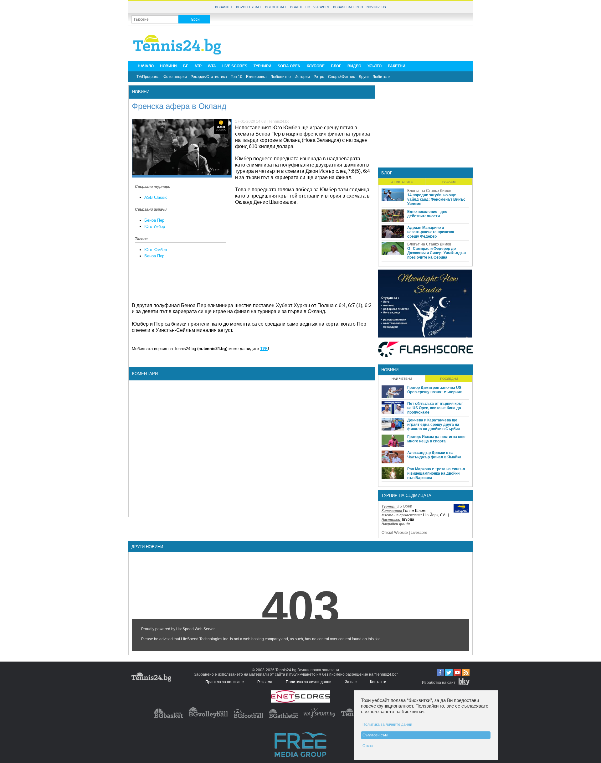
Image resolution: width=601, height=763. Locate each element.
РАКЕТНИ (396, 66)
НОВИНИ (168, 66)
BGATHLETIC (300, 7)
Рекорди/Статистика (209, 77)
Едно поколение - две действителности (427, 213)
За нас (351, 682)
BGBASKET (224, 7)
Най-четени (402, 378)
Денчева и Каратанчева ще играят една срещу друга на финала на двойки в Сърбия (433, 424)
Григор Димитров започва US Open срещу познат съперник (434, 389)
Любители (381, 77)
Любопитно (280, 77)
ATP (198, 66)
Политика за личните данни (387, 724)
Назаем (448, 181)
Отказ (367, 746)
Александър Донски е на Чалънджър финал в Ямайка (434, 455)
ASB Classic (155, 197)
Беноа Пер (154, 220)
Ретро (319, 77)
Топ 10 (236, 77)
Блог (386, 173)
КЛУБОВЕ (316, 66)
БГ (185, 66)
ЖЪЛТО (374, 66)
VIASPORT (321, 7)
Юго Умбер (154, 226)
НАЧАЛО (146, 66)
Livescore (419, 532)
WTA (212, 66)
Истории (302, 77)
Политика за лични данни (308, 682)
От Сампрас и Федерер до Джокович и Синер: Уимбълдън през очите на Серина (436, 253)
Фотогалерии (175, 77)
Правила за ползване (224, 682)
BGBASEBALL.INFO (348, 7)
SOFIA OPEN (289, 66)
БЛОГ (336, 66)
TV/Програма (148, 77)
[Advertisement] (356, 42)
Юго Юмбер (155, 249)
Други (364, 77)
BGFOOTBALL (276, 7)
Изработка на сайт (438, 682)
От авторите (402, 181)
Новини (140, 92)
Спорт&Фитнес (341, 77)
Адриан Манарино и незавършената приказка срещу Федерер (430, 232)
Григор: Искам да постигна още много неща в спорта (436, 439)
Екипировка (256, 77)
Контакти (378, 682)
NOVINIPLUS (376, 7)
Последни (449, 378)
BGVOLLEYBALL (249, 7)
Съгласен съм (375, 735)
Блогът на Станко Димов (429, 190)
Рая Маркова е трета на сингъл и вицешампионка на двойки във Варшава (436, 473)
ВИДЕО (354, 66)
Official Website (395, 532)
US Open (404, 506)
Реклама (264, 682)
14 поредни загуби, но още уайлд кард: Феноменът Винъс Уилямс (436, 199)
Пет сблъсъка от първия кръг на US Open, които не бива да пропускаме (435, 408)
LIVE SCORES (234, 66)
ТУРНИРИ (262, 66)
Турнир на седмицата (406, 495)
